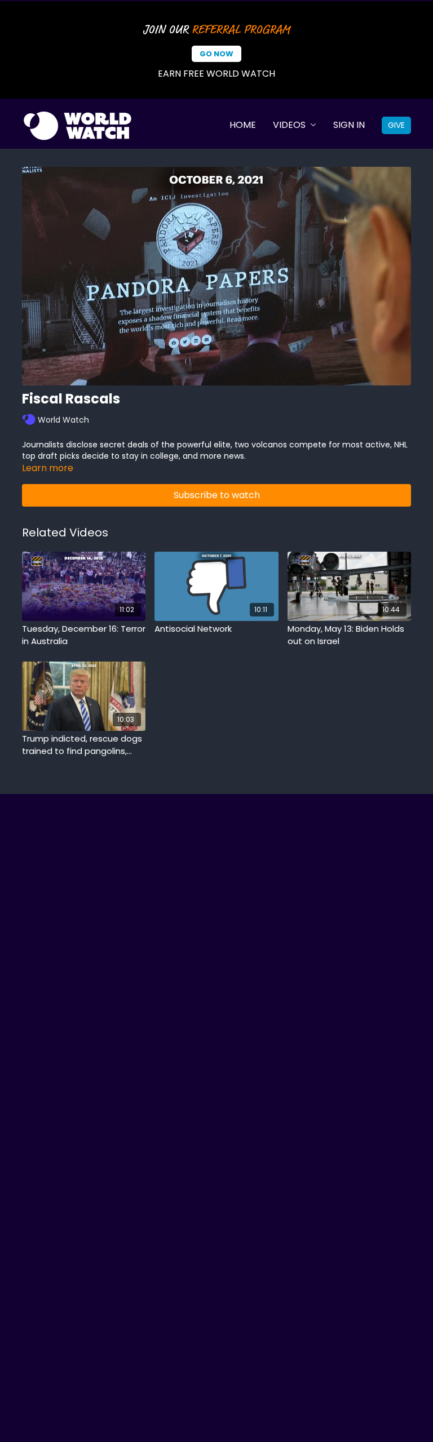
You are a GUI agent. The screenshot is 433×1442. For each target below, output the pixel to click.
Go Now (216, 53)
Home (242, 124)
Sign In (349, 124)
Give (396, 125)
